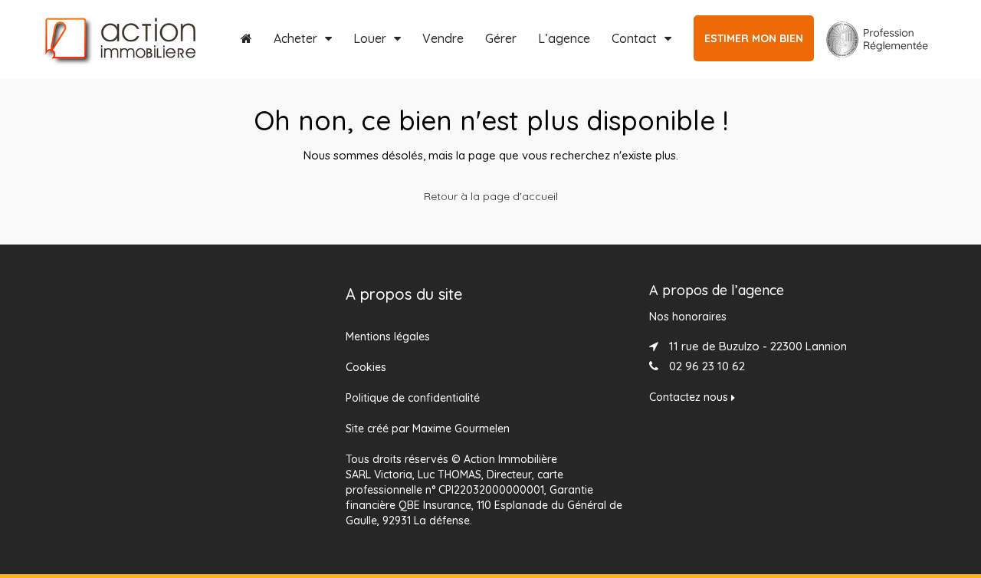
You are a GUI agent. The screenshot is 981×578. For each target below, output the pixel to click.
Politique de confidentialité (413, 398)
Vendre (443, 38)
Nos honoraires (688, 316)
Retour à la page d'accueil (491, 196)
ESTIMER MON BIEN (753, 38)
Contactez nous (690, 397)
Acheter (295, 38)
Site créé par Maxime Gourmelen (428, 428)
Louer (369, 38)
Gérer (501, 38)
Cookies (366, 367)
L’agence (564, 38)
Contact (634, 38)
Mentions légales (388, 336)
